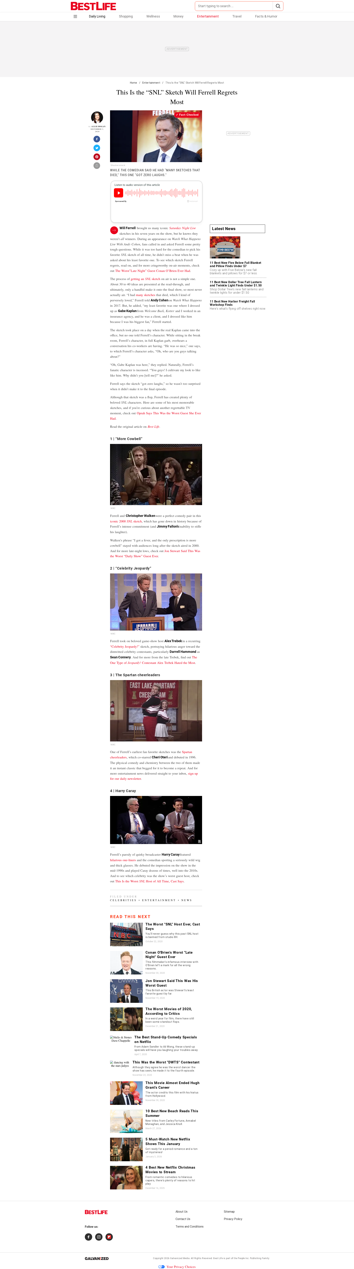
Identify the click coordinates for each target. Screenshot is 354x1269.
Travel (237, 16)
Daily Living (97, 16)
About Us (182, 1211)
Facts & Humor (266, 16)
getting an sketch (145, 278)
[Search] (278, 6)
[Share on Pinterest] (97, 157)
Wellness (153, 16)
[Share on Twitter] (97, 149)
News (186, 900)
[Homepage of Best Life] (96, 1212)
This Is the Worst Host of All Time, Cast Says (149, 881)
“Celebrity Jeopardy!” (124, 646)
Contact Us (183, 1219)
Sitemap (229, 1211)
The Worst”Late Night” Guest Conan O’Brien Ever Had (152, 270)
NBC (113, 508)
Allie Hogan (98, 126)
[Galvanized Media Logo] (97, 1258)
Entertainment (208, 16)
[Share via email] (97, 166)
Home (133, 82)
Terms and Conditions (190, 1226)
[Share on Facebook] (97, 140)
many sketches (145, 295)
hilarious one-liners (123, 860)
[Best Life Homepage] (93, 6)
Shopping (126, 16)
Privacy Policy (233, 1219)
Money (178, 16)
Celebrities (123, 900)
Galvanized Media (180, 1258)
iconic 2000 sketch (126, 521)
